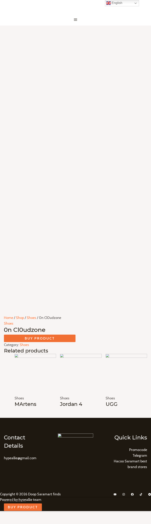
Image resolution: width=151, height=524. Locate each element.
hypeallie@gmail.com (20, 458)
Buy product (40, 338)
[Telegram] (149, 494)
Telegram (140, 455)
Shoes (31, 318)
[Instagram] (123, 494)
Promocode (138, 450)
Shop (20, 318)
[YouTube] (115, 494)
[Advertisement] (75, 54)
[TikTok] (141, 494)
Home (8, 318)
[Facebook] (132, 494)
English (116, 3)
